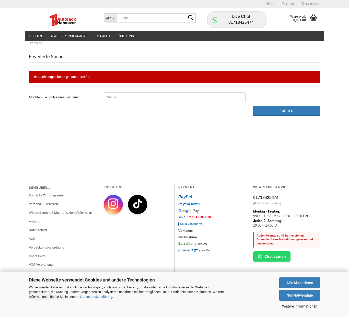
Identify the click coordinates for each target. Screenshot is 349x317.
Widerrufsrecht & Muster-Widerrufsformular (60, 213)
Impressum (37, 256)
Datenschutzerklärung (96, 297)
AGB (32, 239)
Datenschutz (38, 230)
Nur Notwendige (300, 295)
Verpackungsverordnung (46, 247)
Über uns (126, 36)
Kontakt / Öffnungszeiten (47, 195)
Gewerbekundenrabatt (69, 36)
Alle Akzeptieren (299, 283)
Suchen (35, 36)
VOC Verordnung (41, 264)
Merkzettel (312, 4)
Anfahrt (34, 221)
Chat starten (275, 256)
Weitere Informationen (299, 306)
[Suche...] (191, 18)
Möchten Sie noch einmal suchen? (53, 97)
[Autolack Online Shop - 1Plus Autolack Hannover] (62, 19)
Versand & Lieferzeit (43, 204)
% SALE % (104, 36)
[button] (270, 4)
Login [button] (289, 4)
